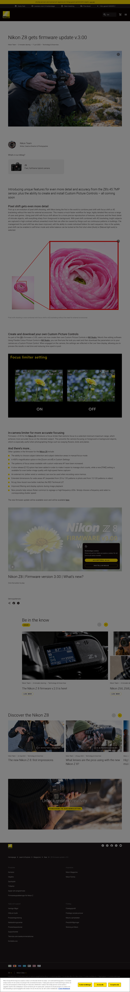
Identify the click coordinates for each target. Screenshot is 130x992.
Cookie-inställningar (85, 985)
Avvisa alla (100, 985)
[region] (65, 985)
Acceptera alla (114, 985)
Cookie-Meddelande (64, 988)
